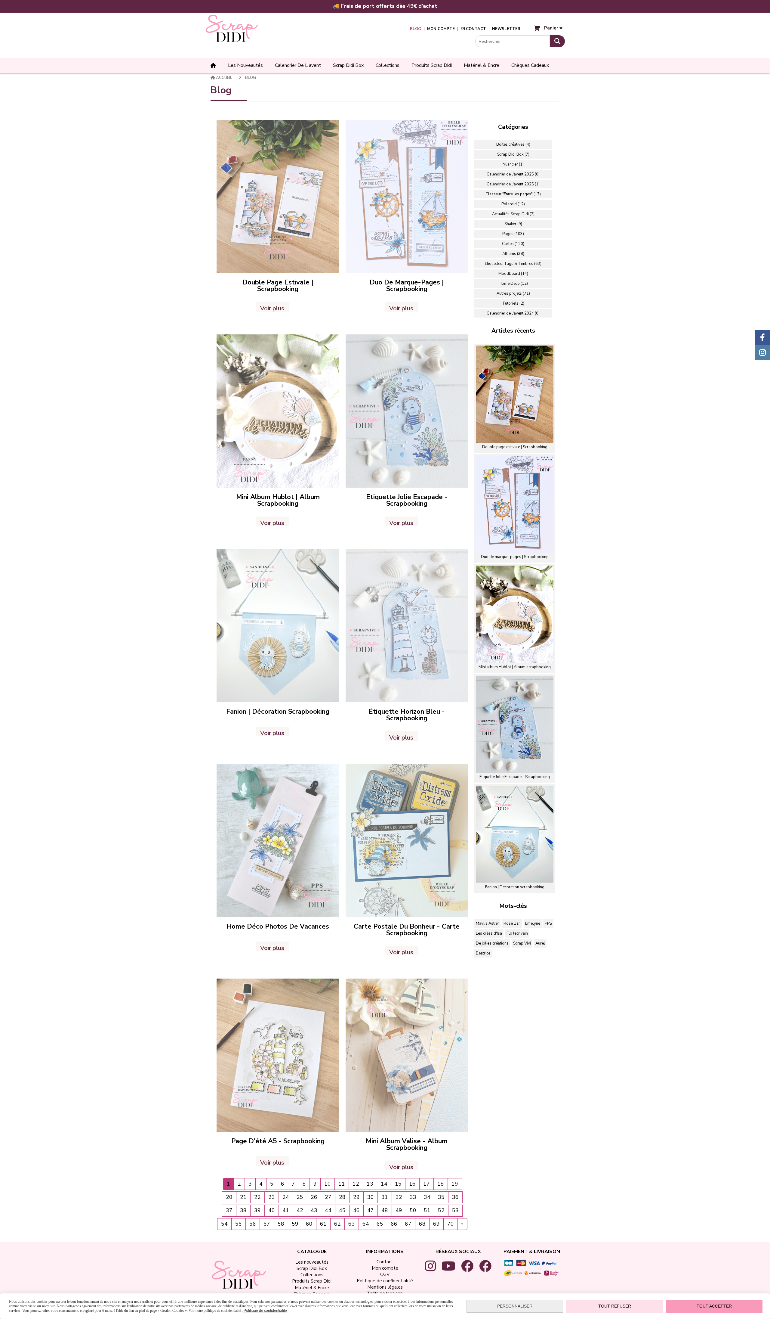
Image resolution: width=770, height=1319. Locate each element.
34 (427, 1197)
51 (427, 1210)
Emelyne (532, 923)
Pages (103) (513, 234)
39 (257, 1210)
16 (412, 1183)
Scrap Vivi (522, 943)
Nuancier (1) (513, 164)
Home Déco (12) (513, 283)
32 (399, 1197)
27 (328, 1197)
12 (356, 1183)
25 (300, 1197)
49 (399, 1210)
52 (441, 1210)
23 (271, 1197)
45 (342, 1210)
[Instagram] (762, 352)
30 (370, 1197)
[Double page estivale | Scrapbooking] (278, 196)
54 (224, 1223)
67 (408, 1223)
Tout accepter (714, 1306)
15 (398, 1183)
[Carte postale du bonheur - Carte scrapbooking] (407, 840)
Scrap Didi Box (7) (513, 154)
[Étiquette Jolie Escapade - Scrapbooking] (407, 411)
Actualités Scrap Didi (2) (513, 214)
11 (341, 1183)
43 (314, 1210)
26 (314, 1197)
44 (328, 1210)
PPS (548, 923)
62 (337, 1223)
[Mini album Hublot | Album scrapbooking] (278, 411)
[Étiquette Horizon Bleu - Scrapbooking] (407, 625)
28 (342, 1197)
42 (300, 1210)
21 (243, 1197)
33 (413, 1197)
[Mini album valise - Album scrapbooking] (407, 1055)
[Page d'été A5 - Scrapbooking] (278, 1055)
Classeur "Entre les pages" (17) (513, 194)
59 (295, 1223)
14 (384, 1183)
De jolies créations (492, 943)
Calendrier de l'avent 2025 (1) (513, 184)
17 (426, 1183)
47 (370, 1210)
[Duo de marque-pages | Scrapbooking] (407, 196)
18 (440, 1183)
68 (422, 1223)
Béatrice (483, 953)
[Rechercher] (557, 41)
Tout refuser (614, 1306)
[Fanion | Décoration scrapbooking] (278, 625)
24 (285, 1197)
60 (309, 1223)
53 (455, 1210)
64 (365, 1223)
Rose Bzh (512, 923)
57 (266, 1223)
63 (351, 1223)
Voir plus (272, 308)
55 (238, 1223)
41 (285, 1210)
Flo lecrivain (517, 933)
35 (441, 1197)
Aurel (540, 943)
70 (450, 1223)
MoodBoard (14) (513, 273)
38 (243, 1210)
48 (384, 1210)
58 (281, 1223)
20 (229, 1197)
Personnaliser (514, 1306)
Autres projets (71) (513, 293)
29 (356, 1197)
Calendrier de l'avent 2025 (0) (513, 174)
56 (252, 1223)
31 (384, 1197)
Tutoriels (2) (513, 303)
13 (370, 1183)
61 (323, 1223)
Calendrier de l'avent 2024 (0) (513, 313)
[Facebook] (762, 337)
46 (356, 1210)
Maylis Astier (487, 923)
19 (454, 1183)
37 (229, 1210)
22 (257, 1197)
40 (271, 1210)
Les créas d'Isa (489, 933)
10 (327, 1183)
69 (436, 1223)
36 (455, 1197)
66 (394, 1223)
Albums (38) (513, 253)
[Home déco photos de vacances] (278, 840)
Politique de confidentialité (265, 1310)
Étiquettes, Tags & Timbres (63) (513, 263)
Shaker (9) (513, 224)
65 (380, 1223)
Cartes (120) (513, 244)
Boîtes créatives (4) (513, 144)
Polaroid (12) (513, 204)
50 (413, 1210)
